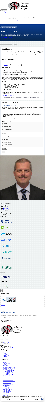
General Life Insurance (20, 21)
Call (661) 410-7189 (10, 95)
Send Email (10, 0)
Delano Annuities (6, 394)
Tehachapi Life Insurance (7, 389)
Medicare (14, 20)
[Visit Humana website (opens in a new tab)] (6, 230)
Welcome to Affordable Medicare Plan (6, 44)
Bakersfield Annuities (7, 383)
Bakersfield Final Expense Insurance (9, 367)
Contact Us (5, 22)
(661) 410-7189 (4, 0)
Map (10, 214)
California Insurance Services (10, 21)
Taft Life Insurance (6, 385)
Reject (8, 399)
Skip (14, 0)
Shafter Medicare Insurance (8, 380)
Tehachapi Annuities (6, 390)
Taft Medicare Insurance (7, 369)
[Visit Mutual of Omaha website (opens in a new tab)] (6, 260)
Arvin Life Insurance (7, 387)
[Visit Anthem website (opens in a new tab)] (6, 242)
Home (4, 11)
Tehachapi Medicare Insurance (8, 373)
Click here (32, 304)
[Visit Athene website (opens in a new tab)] (6, 279)
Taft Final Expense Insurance (8, 370)
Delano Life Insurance (7, 393)
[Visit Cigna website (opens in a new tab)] (6, 248)
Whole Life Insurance (7, 129)
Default (3, 312)
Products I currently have (6, 136)
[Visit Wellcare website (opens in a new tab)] (6, 254)
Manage (22, 399)
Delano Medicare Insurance (8, 377)
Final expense (6, 64)
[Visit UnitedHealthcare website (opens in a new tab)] (6, 224)
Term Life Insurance (7, 127)
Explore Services (8, 37)
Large (14, 312)
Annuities (26, 21)
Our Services (5, 13)
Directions (11, 347)
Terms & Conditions (5, 397)
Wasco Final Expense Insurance (9, 376)
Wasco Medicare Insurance (8, 375)
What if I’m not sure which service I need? (9, 105)
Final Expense (18, 20)
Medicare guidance (7, 61)
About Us (4, 12)
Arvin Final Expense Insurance (8, 372)
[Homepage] (18, 10)
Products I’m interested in (7, 121)
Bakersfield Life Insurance (8, 384)
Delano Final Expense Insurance (9, 378)
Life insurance (6, 62)
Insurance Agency (8, 20)
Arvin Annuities (6, 388)
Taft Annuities (5, 386)
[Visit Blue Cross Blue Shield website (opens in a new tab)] (6, 236)
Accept (36, 399)
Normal (10, 312)
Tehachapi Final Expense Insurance (9, 374)
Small (7, 312)
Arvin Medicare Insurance (7, 371)
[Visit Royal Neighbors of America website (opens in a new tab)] (6, 288)
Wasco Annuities (6, 392)
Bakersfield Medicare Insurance (9, 368)
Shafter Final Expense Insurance (9, 381)
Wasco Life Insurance (7, 391)
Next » (4, 152)
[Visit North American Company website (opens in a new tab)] (6, 270)
